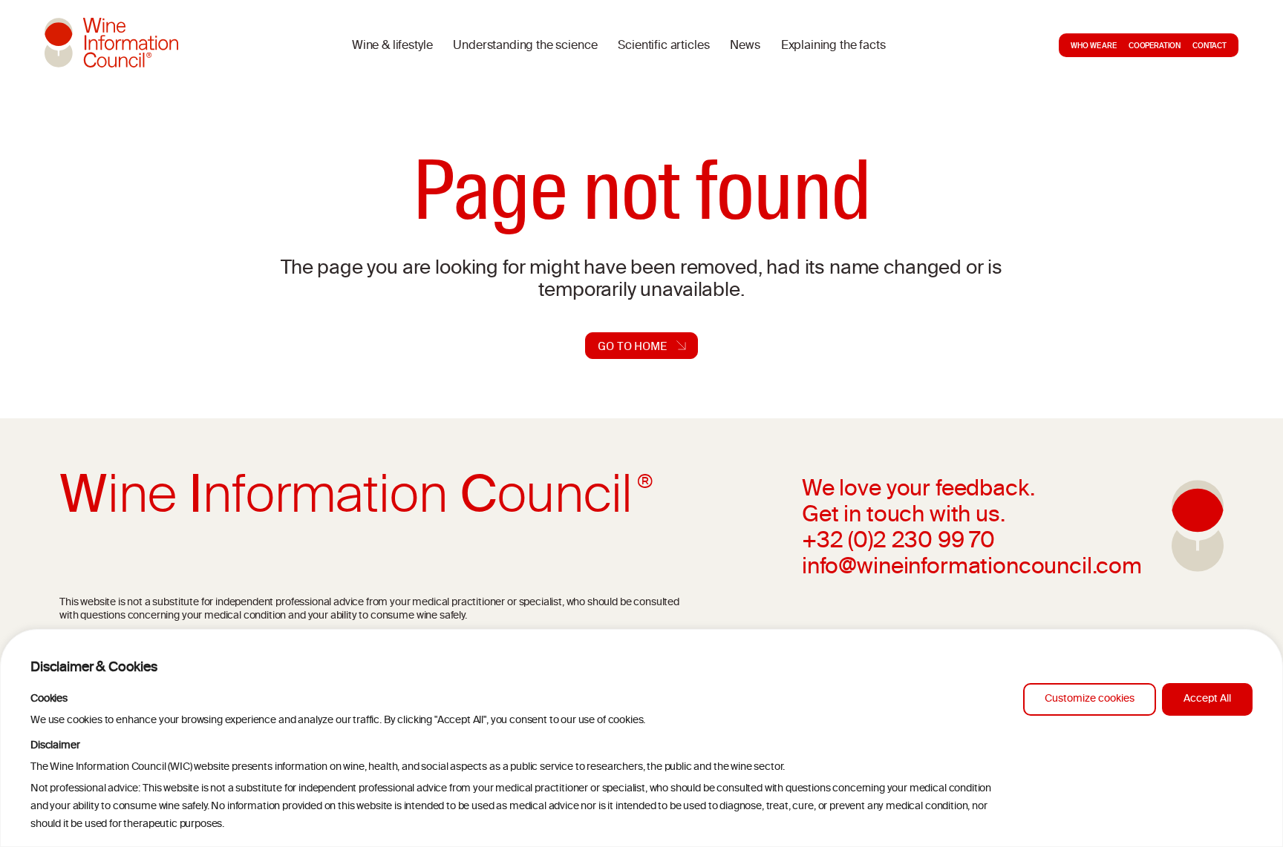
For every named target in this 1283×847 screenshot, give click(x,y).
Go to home (632, 345)
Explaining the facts (833, 46)
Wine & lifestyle (392, 46)
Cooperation (1155, 46)
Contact (1209, 46)
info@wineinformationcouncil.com (972, 568)
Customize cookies (1090, 699)
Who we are (1093, 46)
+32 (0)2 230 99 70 (898, 542)
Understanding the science (525, 46)
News (745, 46)
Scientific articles (663, 46)
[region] (641, 738)
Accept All (1207, 699)
